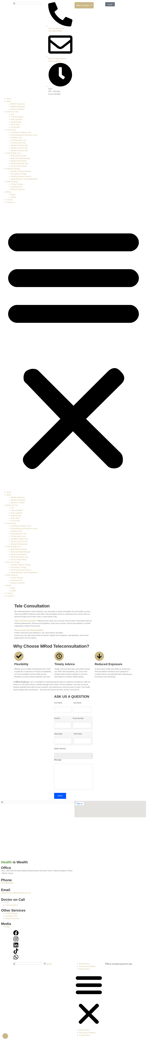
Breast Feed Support (19, 161)
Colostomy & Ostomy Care (21, 132)
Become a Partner (18, 109)
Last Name (77, 703)
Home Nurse (11, 130)
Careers (9, 200)
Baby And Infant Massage (20, 158)
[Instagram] (16, 939)
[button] (73, 347)
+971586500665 (7, 883)
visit (12, 114)
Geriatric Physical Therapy (21, 171)
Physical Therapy (13, 169)
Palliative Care (16, 138)
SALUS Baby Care (13, 153)
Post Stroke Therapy (18, 174)
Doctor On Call (12, 112)
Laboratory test (16, 187)
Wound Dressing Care (19, 150)
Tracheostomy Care (18, 143)
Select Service (60, 748)
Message (57, 760)
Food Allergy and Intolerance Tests (24, 135)
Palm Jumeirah (16, 119)
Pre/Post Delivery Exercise (21, 176)
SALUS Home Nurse (19, 166)
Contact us (10, 202)
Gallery (13, 197)
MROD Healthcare (18, 104)
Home (8, 99)
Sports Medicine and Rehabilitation (24, 179)
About (8, 101)
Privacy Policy (84, 969)
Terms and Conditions (87, 966)
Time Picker (78, 734)
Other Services (12, 182)
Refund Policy (84, 964)
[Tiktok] (16, 951)
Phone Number (78, 718)
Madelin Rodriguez (18, 106)
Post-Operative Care (18, 140)
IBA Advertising (109, 1040)
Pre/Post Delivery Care (19, 163)
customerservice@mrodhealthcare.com (16, 893)
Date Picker (58, 734)
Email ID (57, 718)
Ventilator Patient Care (19, 145)
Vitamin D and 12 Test (19, 148)
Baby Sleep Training (18, 156)
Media (8, 192)
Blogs (13, 194)
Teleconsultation (17, 117)
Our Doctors (15, 127)
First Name (58, 703)
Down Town (15, 125)
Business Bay (16, 122)
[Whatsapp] (16, 957)
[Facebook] (16, 933)
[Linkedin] (16, 945)
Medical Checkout (18, 189)
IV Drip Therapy (17, 184)
